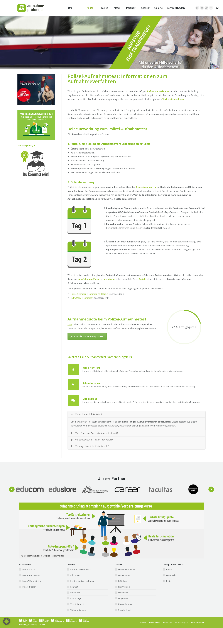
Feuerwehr (171, 575)
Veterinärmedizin (78, 604)
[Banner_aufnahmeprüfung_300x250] (36, 104)
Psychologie (75, 598)
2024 (70, 324)
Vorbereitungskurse (173, 99)
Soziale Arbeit (124, 610)
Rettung (169, 581)
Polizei (169, 569)
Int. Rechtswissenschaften (82, 581)
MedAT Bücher (29, 586)
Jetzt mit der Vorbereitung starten (87, 336)
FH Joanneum (124, 575)
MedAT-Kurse (28, 569)
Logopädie (123, 598)
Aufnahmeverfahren (158, 91)
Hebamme (123, 592)
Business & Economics (80, 569)
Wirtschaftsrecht (78, 610)
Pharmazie (75, 592)
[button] (12, 489)
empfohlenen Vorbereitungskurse (96, 279)
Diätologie (123, 581)
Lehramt (74, 586)
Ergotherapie (124, 586)
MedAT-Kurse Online (31, 581)
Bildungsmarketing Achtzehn (33, 624)
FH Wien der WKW (126, 569)
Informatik (75, 575)
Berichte (143, 279)
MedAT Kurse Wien (31, 575)
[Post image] (30, 489)
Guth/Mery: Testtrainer (82, 297)
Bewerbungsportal (146, 187)
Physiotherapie (125, 604)
